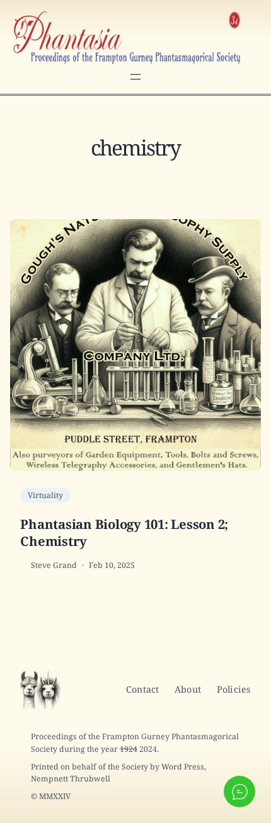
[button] (239, 791)
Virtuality (45, 495)
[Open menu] (135, 76)
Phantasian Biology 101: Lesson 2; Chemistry (124, 532)
